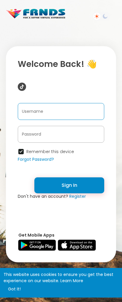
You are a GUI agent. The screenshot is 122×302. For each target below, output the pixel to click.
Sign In (69, 185)
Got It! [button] (14, 289)
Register (77, 196)
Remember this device (50, 152)
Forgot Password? (36, 159)
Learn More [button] (71, 281)
